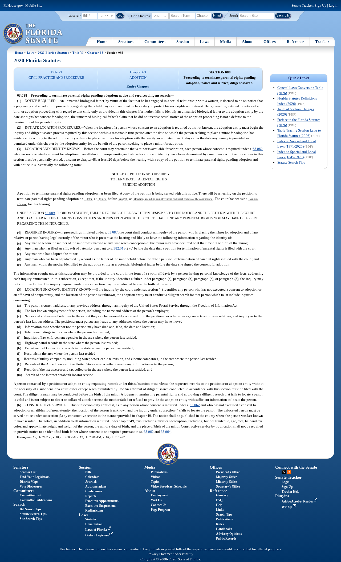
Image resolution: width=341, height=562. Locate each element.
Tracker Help (290, 491)
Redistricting (94, 510)
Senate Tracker (288, 477)
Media (225, 41)
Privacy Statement (161, 554)
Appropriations (96, 486)
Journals (91, 482)
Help (219, 505)
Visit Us (156, 500)
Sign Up (320, 5)
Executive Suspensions (100, 506)
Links (220, 510)
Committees (154, 41)
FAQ (219, 500)
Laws (204, 41)
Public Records (226, 538)
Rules (220, 524)
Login (333, 5)
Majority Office (226, 477)
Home (102, 41)
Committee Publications (36, 500)
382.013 (119, 249)
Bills (88, 472)
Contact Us (158, 505)
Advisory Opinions (229, 534)
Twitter (284, 472)
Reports (90, 496)
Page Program (160, 510)
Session (182, 41)
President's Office (228, 472)
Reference (295, 41)
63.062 (258, 149)
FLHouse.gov (13, 5)
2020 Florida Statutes (53, 52)
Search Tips (224, 514)
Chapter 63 (95, 52)
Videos (155, 477)
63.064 (166, 432)
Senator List (28, 472)
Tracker (322, 41)
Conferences (93, 491)
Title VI (78, 52)
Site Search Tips (31, 519)
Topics (155, 482)
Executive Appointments (102, 501)
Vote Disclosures (31, 486)
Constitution (94, 524)
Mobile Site (33, 5)
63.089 (50, 213)
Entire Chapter (138, 86)
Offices (269, 41)
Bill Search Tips (30, 509)
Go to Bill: (74, 16)
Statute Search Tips (291, 162)
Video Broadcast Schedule (168, 486)
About (247, 41)
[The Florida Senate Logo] (33, 33)
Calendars (92, 477)
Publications (159, 472)
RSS (289, 472)
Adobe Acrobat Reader (298, 501)
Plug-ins (282, 496)
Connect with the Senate (296, 467)
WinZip (287, 507)
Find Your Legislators (35, 477)
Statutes (90, 519)
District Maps (29, 482)
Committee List (30, 495)
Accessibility (183, 554)
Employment (159, 495)
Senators (125, 41)
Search (233, 15)
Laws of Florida (96, 530)
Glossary (222, 495)
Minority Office (226, 482)
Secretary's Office (228, 486)
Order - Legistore (97, 535)
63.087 (113, 233)
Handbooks (224, 529)
